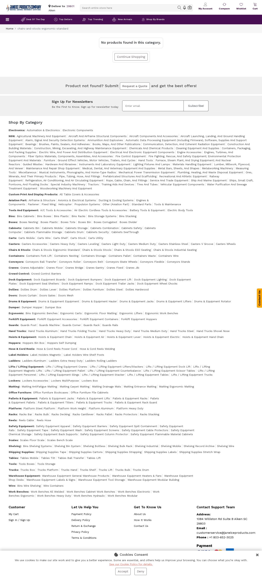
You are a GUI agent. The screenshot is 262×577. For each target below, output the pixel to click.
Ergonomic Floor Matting (100, 313)
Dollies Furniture (93, 289)
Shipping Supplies (21, 452)
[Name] (179, 8)
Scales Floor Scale (32, 440)
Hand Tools (145, 160)
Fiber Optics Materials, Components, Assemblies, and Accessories (70, 156)
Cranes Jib (132, 267)
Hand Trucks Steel (182, 331)
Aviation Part (17, 200)
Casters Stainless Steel (173, 243)
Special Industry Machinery (68, 184)
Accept (123, 571)
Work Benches (18, 491)
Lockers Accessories (35, 380)
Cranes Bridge (74, 267)
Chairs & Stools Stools (96, 249)
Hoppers (14, 342)
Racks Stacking (149, 414)
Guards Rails (110, 325)
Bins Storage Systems (102, 216)
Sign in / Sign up (19, 519)
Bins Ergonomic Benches (42, 313)
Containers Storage (93, 255)
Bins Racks (78, 216)
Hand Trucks (17, 331)
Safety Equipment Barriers (90, 426)
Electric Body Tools (180, 210)
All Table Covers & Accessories (79, 194)
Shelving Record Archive (199, 446)
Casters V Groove (202, 243)
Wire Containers (53, 485)
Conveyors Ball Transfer (41, 261)
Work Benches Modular (123, 495)
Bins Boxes (44, 216)
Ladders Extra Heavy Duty (65, 360)
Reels (12, 420)
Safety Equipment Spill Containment (133, 426)
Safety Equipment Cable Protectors (145, 430)
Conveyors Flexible (152, 261)
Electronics (16, 130)
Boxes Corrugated (105, 222)
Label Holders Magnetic (45, 354)
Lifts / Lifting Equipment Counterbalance (114, 370)
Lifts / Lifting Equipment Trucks (192, 374)
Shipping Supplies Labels (160, 452)
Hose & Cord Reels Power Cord (56, 348)
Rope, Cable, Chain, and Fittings (126, 180)
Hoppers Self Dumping (61, 342)
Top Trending (95, 19)
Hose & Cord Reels (21, 348)
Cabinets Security (97, 232)
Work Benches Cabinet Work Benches (91, 491)
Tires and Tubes (147, 184)
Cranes (13, 267)
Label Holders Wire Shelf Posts (84, 354)
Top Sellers (65, 19)
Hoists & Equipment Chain (55, 336)
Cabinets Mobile (52, 228)
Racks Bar (25, 414)
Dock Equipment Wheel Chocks (157, 283)
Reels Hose (44, 420)
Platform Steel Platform (39, 408)
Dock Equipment (20, 279)
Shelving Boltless (94, 446)
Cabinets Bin (31, 228)
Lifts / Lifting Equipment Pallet (65, 370)
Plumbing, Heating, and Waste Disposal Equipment (210, 172)
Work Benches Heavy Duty (54, 495)
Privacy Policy (80, 531)
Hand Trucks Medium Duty (150, 331)
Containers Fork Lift (39, 255)
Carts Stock (78, 237)
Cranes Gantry (95, 267)
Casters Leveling (88, 243)
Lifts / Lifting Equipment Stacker (103, 374)
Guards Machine (49, 325)
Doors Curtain (28, 295)
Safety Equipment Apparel (53, 426)
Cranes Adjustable (32, 267)
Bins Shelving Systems (37, 446)
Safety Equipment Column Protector (104, 434)
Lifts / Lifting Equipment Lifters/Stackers (116, 366)
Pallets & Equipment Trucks (94, 402)
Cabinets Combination (104, 228)
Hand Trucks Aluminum (43, 331)
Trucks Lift (105, 469)
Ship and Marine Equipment (209, 180)
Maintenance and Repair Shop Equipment (53, 168)
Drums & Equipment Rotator (212, 301)
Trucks (13, 469)
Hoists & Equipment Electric (161, 336)
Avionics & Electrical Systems (77, 200)
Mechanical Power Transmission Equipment (147, 172)
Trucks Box (27, 469)
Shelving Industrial (146, 446)
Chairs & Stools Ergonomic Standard (56, 249)
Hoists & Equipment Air (89, 336)
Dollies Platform (69, 289)
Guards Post (28, 325)
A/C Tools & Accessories (56, 210)
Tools (12, 463)
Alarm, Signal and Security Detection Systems (55, 140)
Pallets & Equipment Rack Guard (136, 402)
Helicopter (65, 204)
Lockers (14, 380)
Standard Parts (141, 204)
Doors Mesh (65, 295)
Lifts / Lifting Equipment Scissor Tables (169, 370)
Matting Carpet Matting (74, 386)
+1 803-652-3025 (221, 537)
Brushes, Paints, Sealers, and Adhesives (64, 144)
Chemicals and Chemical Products (151, 148)
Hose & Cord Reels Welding (97, 348)
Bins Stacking (127, 216)
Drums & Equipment (22, 301)
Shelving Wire (225, 446)
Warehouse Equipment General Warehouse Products (75, 475)
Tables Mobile (29, 457)
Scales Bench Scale (60, 440)
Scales (13, 440)
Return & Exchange (83, 525)
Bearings (30, 144)
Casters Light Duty (113, 243)
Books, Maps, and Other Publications (116, 144)
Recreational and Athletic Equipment (183, 176)
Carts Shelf (60, 237)
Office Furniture (20, 392)
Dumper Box (53, 307)
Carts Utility (95, 237)
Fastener (33, 204)
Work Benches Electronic (134, 491)
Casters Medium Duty (142, 243)
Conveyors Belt (93, 261)
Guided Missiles (33, 164)
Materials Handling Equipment (192, 164)
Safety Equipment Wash (66, 430)
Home (9, 28)
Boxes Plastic (49, 222)
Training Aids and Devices (117, 184)
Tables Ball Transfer (71, 457)
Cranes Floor (54, 267)
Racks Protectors (126, 414)
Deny (140, 571)
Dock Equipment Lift (118, 279)
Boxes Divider (128, 222)
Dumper (14, 307)
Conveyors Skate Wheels (121, 261)
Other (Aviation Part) (116, 204)
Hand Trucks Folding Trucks (78, 331)
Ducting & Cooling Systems (116, 200)
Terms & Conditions (83, 537)
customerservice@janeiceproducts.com (226, 533)
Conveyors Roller (70, 261)
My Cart (14, 514)
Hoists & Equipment (22, 336)
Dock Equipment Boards (49, 279)
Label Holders (18, 354)
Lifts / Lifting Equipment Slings (59, 374)
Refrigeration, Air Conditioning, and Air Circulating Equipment (64, 180)
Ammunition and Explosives (105, 140)
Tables (13, 457)
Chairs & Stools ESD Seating (132, 249)
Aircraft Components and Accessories (153, 136)
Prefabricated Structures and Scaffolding (130, 176)
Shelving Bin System (67, 446)
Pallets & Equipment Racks (130, 398)
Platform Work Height (72, 408)
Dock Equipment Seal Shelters (39, 283)
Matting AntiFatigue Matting (39, 386)
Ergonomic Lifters (130, 313)
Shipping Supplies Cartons (86, 452)
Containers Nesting (66, 255)
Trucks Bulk (122, 469)
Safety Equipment (21, 426)
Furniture (49, 160)
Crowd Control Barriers (46, 273)
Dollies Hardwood (137, 289)
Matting (14, 386)
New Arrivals (124, 19)
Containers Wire (168, 255)
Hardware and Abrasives (60, 164)
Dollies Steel (114, 289)
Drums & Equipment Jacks (136, 301)
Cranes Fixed (115, 267)
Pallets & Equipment (23, 398)
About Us (140, 514)
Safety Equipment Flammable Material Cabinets (162, 434)
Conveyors (16, 261)
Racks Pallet (104, 414)
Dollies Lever (48, 289)
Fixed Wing (49, 204)
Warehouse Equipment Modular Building (153, 479)
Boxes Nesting (28, 222)
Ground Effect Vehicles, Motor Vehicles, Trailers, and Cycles (96, 160)
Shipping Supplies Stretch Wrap (199, 452)
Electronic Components (78, 130)
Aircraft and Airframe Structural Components (97, 136)
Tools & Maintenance (167, 204)
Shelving (15, 446)
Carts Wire (44, 237)
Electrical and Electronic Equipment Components (142, 152)
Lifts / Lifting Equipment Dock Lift (168, 366)
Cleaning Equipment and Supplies (197, 148)
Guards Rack (91, 325)
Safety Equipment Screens (102, 430)
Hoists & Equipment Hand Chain (203, 336)
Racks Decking (60, 414)
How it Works (143, 519)
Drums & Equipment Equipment (58, 301)
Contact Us (141, 525)
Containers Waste (144, 255)
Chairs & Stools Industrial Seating (175, 249)
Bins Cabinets (25, 216)
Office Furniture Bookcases (50, 392)
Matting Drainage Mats (106, 386)
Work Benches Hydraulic (89, 495)
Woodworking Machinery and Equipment (66, 188)
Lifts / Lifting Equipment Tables (148, 374)
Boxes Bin (84, 222)
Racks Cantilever (83, 414)
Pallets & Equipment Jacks (56, 398)
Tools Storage (46, 463)
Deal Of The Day (35, 19)
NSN (11, 136)
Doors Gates (47, 295)
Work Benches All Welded (47, 491)
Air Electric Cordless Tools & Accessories (100, 210)
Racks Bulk (42, 414)
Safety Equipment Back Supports (56, 434)
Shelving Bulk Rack (120, 446)
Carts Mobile (26, 237)
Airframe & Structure (42, 200)
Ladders (14, 360)
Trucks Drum (141, 469)
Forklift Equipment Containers (99, 319)
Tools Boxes (27, 463)
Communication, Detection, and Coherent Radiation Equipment (184, 144)
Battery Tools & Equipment (147, 210)
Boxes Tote (68, 222)
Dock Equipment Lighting (150, 279)
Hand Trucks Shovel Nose (213, 331)
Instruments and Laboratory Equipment (104, 164)
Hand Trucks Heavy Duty (114, 331)
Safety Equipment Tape (32, 430)
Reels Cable (26, 420)
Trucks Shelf (88, 469)
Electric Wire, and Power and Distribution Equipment (73, 152)
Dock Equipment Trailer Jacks (115, 283)
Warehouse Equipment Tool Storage (101, 479)
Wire (12, 485)
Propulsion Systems (87, 204)
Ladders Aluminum (34, 360)
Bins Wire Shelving (29, 485)
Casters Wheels (226, 243)
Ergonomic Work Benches (161, 313)
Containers (16, 255)
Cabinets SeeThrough (125, 232)
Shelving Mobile (171, 446)
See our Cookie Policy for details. (131, 564)
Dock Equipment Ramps (77, 283)
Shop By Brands (155, 19)
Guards (13, 325)
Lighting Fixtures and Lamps (151, 164)
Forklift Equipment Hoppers (139, 319)
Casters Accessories (34, 243)
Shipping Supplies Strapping (123, 452)
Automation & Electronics (43, 130)
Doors (13, 295)
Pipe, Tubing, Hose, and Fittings (79, 176)
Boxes (13, 222)
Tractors (93, 184)
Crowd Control (19, 273)
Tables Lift (94, 457)
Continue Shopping (131, 57)
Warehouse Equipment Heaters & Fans (136, 475)
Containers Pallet (120, 255)
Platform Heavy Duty (129, 408)
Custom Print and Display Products (33, 194)
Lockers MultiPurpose (65, 380)
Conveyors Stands (178, 261)
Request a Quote (134, 86)
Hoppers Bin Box (33, 342)
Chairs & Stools (19, 249)
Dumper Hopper (32, 307)
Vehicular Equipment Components (182, 184)
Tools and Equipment (23, 210)
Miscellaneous (27, 172)
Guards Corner (71, 325)
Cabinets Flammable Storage (43, 232)
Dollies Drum (29, 289)
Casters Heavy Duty (62, 243)
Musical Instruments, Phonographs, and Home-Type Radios (77, 172)
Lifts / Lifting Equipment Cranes (66, 366)
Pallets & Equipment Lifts (93, 398)
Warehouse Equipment (24, 475)
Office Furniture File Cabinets (89, 392)
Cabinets (15, 228)
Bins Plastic (61, 216)
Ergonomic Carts (71, 313)
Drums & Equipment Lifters (173, 301)
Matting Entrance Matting (140, 386)
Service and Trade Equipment (169, 180)
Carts (12, 237)
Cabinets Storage (76, 228)
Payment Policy (81, 514)
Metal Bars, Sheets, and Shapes (178, 168)
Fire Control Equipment (130, 156)
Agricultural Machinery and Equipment (41, 136)
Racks (13, 414)
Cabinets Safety (131, 228)
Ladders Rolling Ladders (101, 360)
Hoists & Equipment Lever (124, 336)
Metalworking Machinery (217, 168)
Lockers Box (90, 380)
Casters (14, 243)
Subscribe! (196, 106)
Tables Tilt (48, 457)
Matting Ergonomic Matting (176, 386)
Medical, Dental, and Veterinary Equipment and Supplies (118, 168)
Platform (15, 408)
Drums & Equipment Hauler (99, 301)
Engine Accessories (189, 152)
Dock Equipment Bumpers (85, 279)
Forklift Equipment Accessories (57, 319)
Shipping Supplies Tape (51, 452)
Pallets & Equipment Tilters (55, 402)
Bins (12, 216)
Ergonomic (16, 313)
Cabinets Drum (74, 232)
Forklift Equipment (22, 319)
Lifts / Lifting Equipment (26, 366)
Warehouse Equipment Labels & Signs (50, 479)
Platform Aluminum (101, 408)
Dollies (13, 289)
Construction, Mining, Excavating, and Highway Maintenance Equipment (80, 148)
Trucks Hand (69, 469)
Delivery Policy (80, 519)
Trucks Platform (47, 469)
